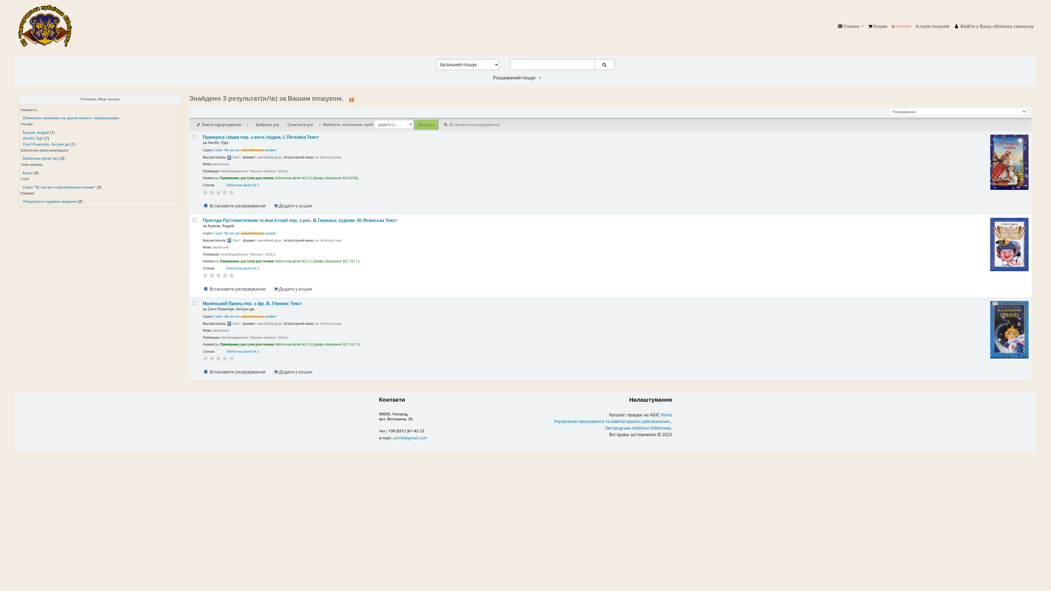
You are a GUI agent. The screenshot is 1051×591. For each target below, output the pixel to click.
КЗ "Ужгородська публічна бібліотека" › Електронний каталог (47, 27)
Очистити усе (300, 124)
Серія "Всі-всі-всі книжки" (245, 150)
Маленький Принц (252, 303)
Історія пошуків (932, 26)
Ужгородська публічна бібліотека (638, 428)
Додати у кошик (295, 206)
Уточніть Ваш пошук (100, 99)
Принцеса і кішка (261, 137)
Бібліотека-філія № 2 (243, 185)
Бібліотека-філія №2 (41, 158)
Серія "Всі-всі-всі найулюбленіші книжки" (59, 187)
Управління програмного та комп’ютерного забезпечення (612, 421)
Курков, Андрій (36, 132)
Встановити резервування (237, 206)
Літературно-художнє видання (50, 201)
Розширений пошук (515, 78)
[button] (878, 26)
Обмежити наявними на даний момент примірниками (71, 118)
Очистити (902, 26)
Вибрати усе (267, 124)
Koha (666, 415)
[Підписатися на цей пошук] (351, 99)
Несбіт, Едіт (33, 138)
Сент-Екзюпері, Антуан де (46, 144)
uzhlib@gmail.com (410, 438)
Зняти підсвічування (221, 124)
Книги (28, 173)
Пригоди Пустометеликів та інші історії (300, 220)
